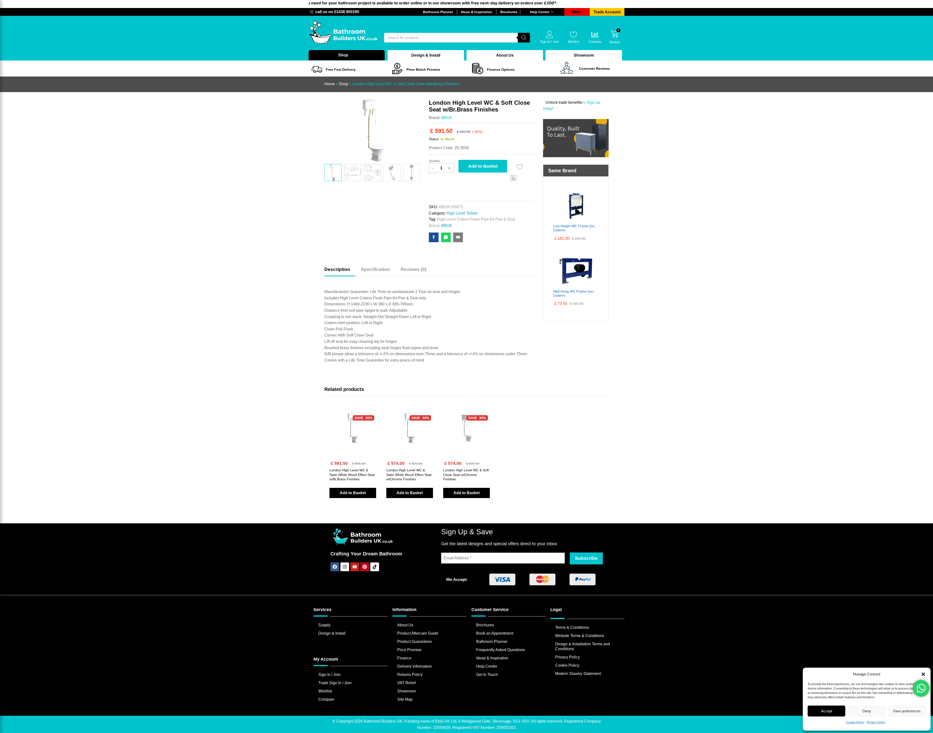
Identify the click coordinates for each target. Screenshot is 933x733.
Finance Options (501, 69)
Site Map (405, 699)
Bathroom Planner (492, 641)
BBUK (446, 118)
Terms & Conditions (572, 627)
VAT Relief (406, 683)
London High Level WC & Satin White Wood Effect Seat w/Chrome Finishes (409, 474)
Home (329, 84)
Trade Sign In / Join (335, 683)
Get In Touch (487, 675)
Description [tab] (337, 269)
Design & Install (425, 55)
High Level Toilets (462, 213)
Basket (615, 42)
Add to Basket (483, 166)
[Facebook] (334, 566)
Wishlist (573, 41)
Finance (404, 658)
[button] (923, 674)
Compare (595, 41)
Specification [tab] (375, 269)
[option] (333, 172)
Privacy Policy (876, 722)
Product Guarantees (414, 641)
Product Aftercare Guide (417, 633)
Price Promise (409, 650)
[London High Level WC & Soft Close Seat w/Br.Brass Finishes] (434, 237)
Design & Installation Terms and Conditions (582, 646)
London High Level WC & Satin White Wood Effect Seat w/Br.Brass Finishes (352, 474)
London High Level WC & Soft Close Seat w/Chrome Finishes (466, 474)
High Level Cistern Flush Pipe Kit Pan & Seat (476, 219)
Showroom (584, 55)
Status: (434, 139)
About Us (505, 55)
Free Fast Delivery (341, 69)
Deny (867, 711)
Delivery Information (414, 666)
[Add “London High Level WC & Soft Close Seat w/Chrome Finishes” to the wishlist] (465, 438)
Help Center (539, 12)
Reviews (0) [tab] (413, 269)
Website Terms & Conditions (579, 636)
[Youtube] (354, 566)
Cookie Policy (855, 722)
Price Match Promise (423, 69)
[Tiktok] (374, 566)
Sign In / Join (549, 41)
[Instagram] (344, 566)
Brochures (485, 625)
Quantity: (435, 161)
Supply (324, 625)
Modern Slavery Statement (578, 674)
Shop (343, 55)
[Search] (524, 38)
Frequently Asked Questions (500, 650)
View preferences (907, 711)
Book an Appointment (494, 633)
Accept (826, 711)
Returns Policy (410, 675)
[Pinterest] (364, 566)
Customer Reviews (594, 68)
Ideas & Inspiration (492, 658)
